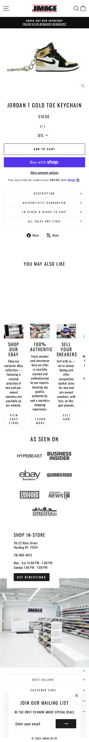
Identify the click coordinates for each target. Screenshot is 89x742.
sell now (67, 417)
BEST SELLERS (43, 679)
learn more (40, 421)
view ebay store (14, 419)
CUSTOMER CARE (43, 690)
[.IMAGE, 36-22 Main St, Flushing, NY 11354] (44, 593)
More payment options (45, 172)
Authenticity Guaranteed (44, 203)
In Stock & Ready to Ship (44, 212)
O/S (43, 126)
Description (44, 193)
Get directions (31, 577)
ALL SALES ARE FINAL (44, 221)
